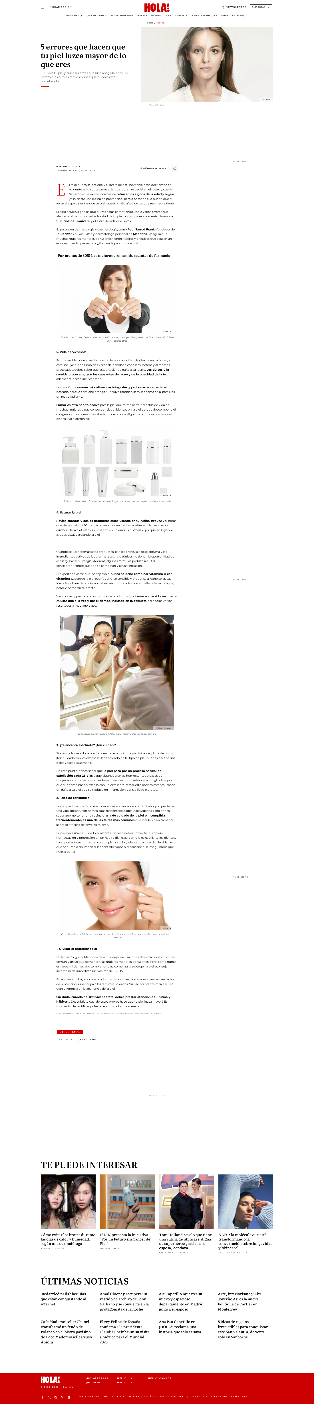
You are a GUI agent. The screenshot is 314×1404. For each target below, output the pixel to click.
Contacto (198, 1396)
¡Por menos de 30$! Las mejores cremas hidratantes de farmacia (113, 255)
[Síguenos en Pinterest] (63, 1397)
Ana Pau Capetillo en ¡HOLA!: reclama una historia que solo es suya (180, 1326)
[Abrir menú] (42, 7)
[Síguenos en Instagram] (56, 1397)
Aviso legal (89, 1396)
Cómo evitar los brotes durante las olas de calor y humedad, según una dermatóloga (68, 1239)
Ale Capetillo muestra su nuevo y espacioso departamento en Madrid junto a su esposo (181, 1301)
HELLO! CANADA (160, 1378)
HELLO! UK (124, 1378)
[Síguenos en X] (50, 1397)
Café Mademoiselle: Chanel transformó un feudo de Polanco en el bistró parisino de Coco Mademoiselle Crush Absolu (66, 1332)
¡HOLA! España (97, 1378)
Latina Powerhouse (204, 15)
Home (150, 23)
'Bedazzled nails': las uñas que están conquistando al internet (63, 1299)
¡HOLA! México (74, 15)
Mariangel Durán (68, 167)
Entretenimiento (122, 15)
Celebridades (96, 15)
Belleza (156, 15)
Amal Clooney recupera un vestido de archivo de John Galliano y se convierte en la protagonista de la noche (124, 1301)
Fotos (224, 15)
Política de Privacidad (165, 1396)
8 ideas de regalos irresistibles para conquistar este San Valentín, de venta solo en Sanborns (243, 1329)
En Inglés (238, 15)
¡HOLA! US (93, 1382)
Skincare (88, 1039)
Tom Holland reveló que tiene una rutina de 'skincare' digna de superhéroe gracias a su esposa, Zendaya (185, 1241)
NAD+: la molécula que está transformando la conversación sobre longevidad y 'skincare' (245, 1241)
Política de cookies (122, 1396)
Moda (168, 15)
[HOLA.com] (157, 8)
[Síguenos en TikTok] (69, 1397)
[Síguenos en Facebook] (43, 1397)
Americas (258, 7)
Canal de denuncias (229, 1396)
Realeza (141, 15)
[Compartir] (174, 168)
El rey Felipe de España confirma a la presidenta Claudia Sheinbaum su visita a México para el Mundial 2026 (125, 1332)
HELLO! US (124, 1382)
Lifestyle (181, 15)
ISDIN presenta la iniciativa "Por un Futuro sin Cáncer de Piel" (125, 1239)
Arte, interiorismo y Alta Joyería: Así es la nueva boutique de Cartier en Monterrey (240, 1301)
